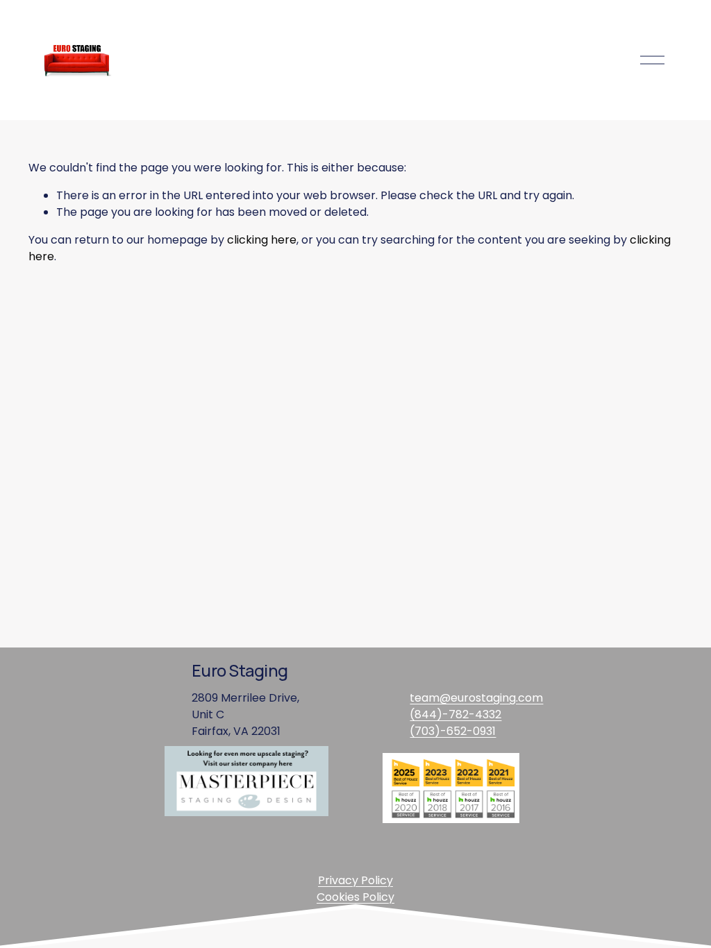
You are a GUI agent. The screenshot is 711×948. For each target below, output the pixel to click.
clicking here (261, 240)
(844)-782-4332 (455, 714)
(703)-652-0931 (453, 731)
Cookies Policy (355, 897)
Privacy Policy (355, 880)
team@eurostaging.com (476, 698)
